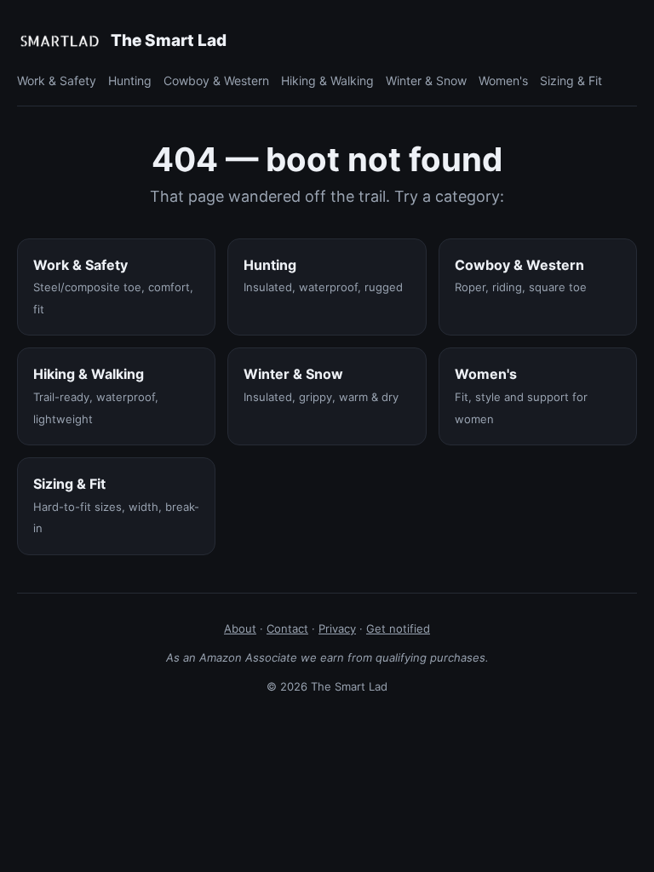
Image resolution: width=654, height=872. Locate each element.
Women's (503, 80)
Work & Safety (56, 80)
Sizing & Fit (571, 80)
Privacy (337, 628)
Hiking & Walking (327, 80)
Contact (287, 628)
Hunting (130, 80)
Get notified (398, 628)
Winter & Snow (426, 80)
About (240, 628)
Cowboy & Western (216, 80)
